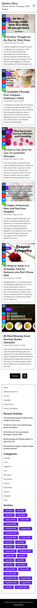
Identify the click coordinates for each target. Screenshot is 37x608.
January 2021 (24, 569)
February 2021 (10, 569)
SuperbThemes (18, 605)
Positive (6, 483)
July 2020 (9, 587)
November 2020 (11, 578)
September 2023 (11, 533)
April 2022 (9, 547)
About (5, 387)
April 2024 (9, 515)
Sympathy (7, 496)
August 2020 (26, 583)
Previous (15, 376)
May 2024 (20, 511)
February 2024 (10, 520)
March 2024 (21, 515)
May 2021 (20, 560)
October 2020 (25, 578)
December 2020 (11, 574)
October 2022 (25, 538)
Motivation (7, 475)
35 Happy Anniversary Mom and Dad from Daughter (16, 208)
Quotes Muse (10, 3)
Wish (5, 500)
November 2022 (11, 538)
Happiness (7, 466)
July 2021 (22, 556)
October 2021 (10, 551)
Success (6, 492)
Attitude (6, 458)
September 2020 (11, 583)
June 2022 (9, 542)
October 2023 (25, 529)
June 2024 (9, 511)
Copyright (7, 400)
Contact (6, 396)
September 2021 (25, 551)
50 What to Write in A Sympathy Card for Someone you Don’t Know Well (18, 270)
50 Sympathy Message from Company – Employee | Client (16, 95)
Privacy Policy (8, 404)
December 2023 (11, 524)
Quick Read (7, 487)
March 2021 (21, 565)
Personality (7, 479)
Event (5, 462)
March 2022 (21, 547)
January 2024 (24, 520)
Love (5, 471)
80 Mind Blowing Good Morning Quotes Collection (16, 339)
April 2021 (9, 565)
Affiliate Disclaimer (10, 392)
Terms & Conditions (10, 408)
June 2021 (9, 560)
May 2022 (20, 542)
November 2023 (11, 529)
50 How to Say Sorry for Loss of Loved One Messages (17, 153)
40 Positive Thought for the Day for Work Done (17, 38)
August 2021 (10, 556)
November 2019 (22, 587)
